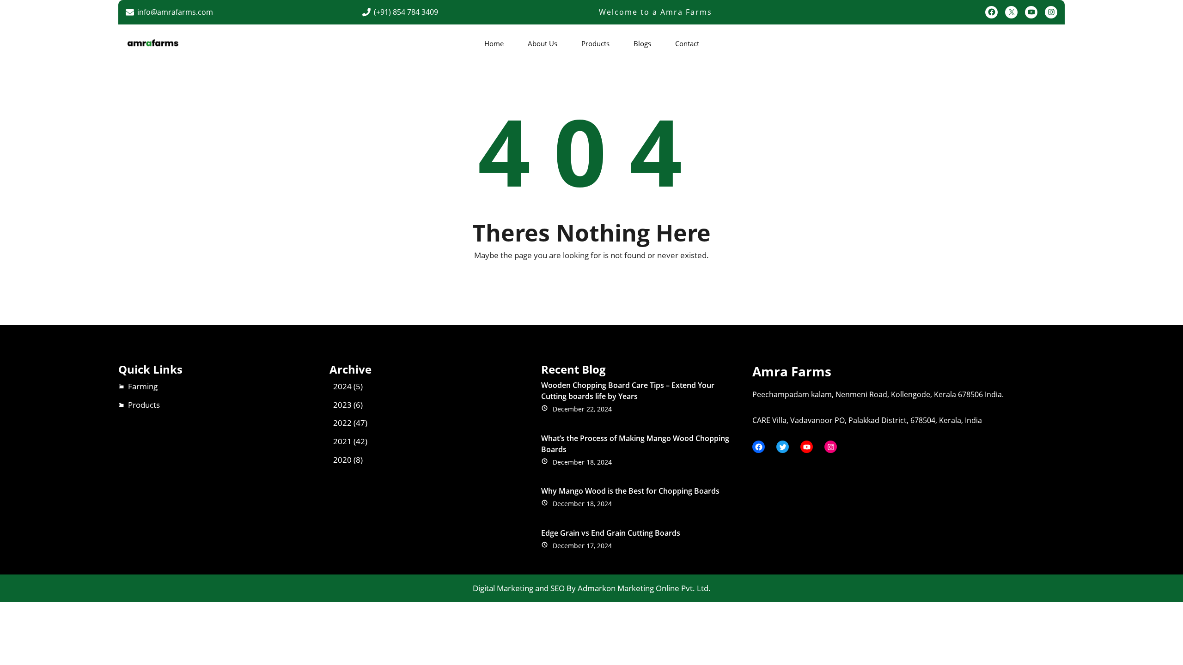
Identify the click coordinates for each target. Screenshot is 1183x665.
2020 (342, 459)
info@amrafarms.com (175, 12)
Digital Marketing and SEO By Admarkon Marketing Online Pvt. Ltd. (592, 588)
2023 (342, 404)
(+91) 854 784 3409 (406, 12)
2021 (342, 441)
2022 (342, 422)
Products (144, 404)
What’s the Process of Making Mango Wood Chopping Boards (635, 443)
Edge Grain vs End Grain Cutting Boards (610, 533)
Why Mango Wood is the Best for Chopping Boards (630, 491)
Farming (143, 386)
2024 (342, 386)
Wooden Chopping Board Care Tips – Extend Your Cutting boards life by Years (627, 390)
